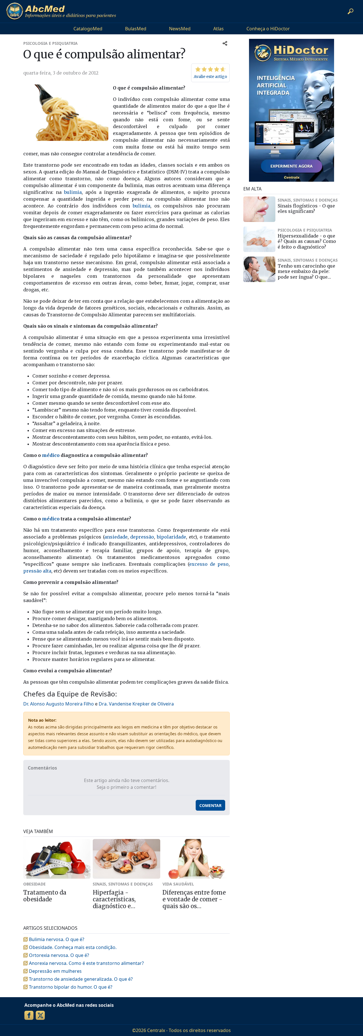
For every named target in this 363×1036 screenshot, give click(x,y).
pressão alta (37, 571)
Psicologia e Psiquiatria (50, 43)
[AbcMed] (61, 11)
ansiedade (116, 537)
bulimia (73, 192)
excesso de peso (209, 564)
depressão (142, 537)
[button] (350, 11)
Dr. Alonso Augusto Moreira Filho (58, 704)
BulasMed (135, 29)
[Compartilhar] (225, 43)
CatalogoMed (87, 29)
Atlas (218, 29)
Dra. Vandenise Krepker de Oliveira (136, 704)
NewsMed (180, 29)
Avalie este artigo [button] (210, 76)
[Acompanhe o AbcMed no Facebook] (28, 1015)
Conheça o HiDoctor (268, 29)
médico (51, 455)
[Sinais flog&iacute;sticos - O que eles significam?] (259, 209)
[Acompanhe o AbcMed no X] (40, 1015)
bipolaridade (171, 537)
